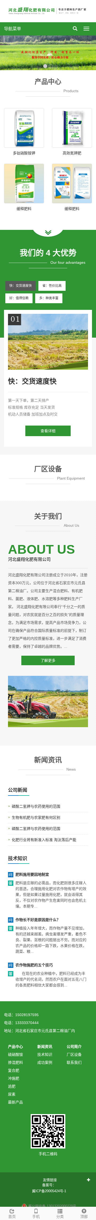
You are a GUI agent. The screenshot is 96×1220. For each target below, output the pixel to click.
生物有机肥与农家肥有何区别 (36, 817)
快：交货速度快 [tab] (20, 286)
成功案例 (44, 1062)
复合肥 (13, 1070)
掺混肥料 (15, 1062)
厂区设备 (74, 1054)
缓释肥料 (24, 209)
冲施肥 (13, 1078)
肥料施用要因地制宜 (32, 874)
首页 (12, 1216)
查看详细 (48, 431)
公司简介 (74, 1046)
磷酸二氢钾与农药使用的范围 (36, 806)
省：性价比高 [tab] (52, 286)
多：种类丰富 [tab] (48, 298)
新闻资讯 (44, 1046)
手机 (36, 1216)
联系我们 (74, 1062)
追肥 (11, 1086)
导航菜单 (12, 28)
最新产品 (15, 1102)
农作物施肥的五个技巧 (34, 965)
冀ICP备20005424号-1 (49, 1191)
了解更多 (48, 660)
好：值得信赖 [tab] (19, 298)
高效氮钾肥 (72, 153)
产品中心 (15, 1046)
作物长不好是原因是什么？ (37, 920)
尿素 (11, 1094)
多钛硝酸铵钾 (24, 153)
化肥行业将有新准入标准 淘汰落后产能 (44, 840)
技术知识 (44, 1054)
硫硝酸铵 (15, 1054)
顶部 (84, 1216)
